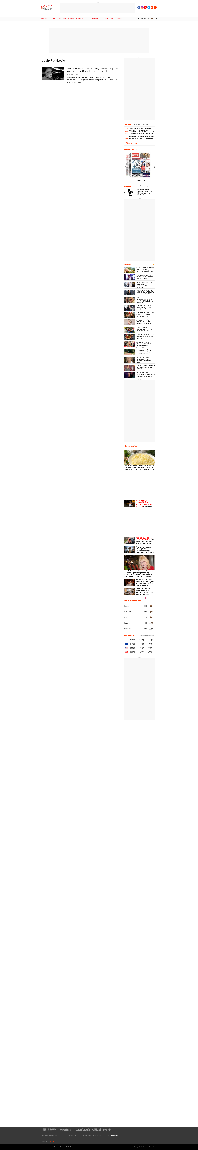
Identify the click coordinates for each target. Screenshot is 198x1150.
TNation (153, 1147)
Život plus (62, 18)
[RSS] (154, 264)
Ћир (152, 7)
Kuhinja (71, 18)
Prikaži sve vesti (131, 143)
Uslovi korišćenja (115, 1135)
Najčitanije (137, 124)
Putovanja (80, 18)
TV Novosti (120, 18)
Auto (112, 18)
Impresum (45, 1141)
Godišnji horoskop (143, 186)
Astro (88, 18)
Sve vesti (127, 264)
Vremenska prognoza (132, 601)
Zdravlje (53, 18)
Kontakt (51, 1141)
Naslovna (44, 18)
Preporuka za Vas (131, 446)
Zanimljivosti (97, 18)
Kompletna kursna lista (147, 635)
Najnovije (128, 124)
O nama (107, 1135)
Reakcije (146, 124)
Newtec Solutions (143, 1147)
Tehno (106, 18)
